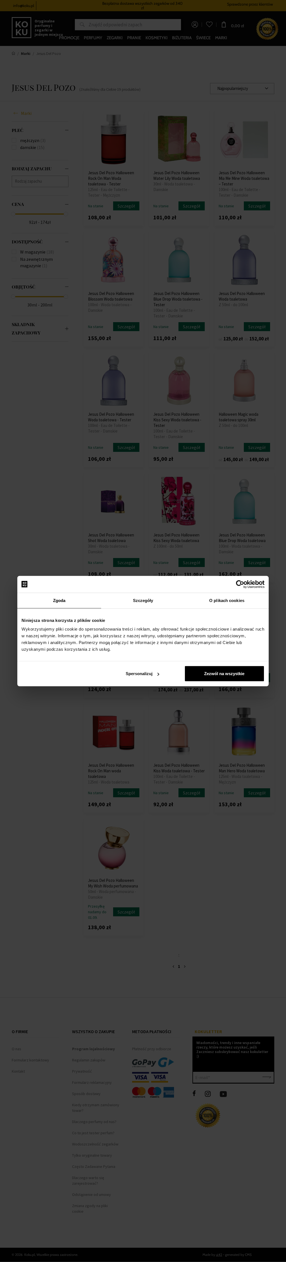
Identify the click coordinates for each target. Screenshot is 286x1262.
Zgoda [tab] (59, 600)
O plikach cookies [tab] (226, 600)
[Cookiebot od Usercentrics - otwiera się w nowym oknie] (240, 584)
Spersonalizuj (139, 673)
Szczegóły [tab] (143, 600)
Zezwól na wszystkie (224, 673)
